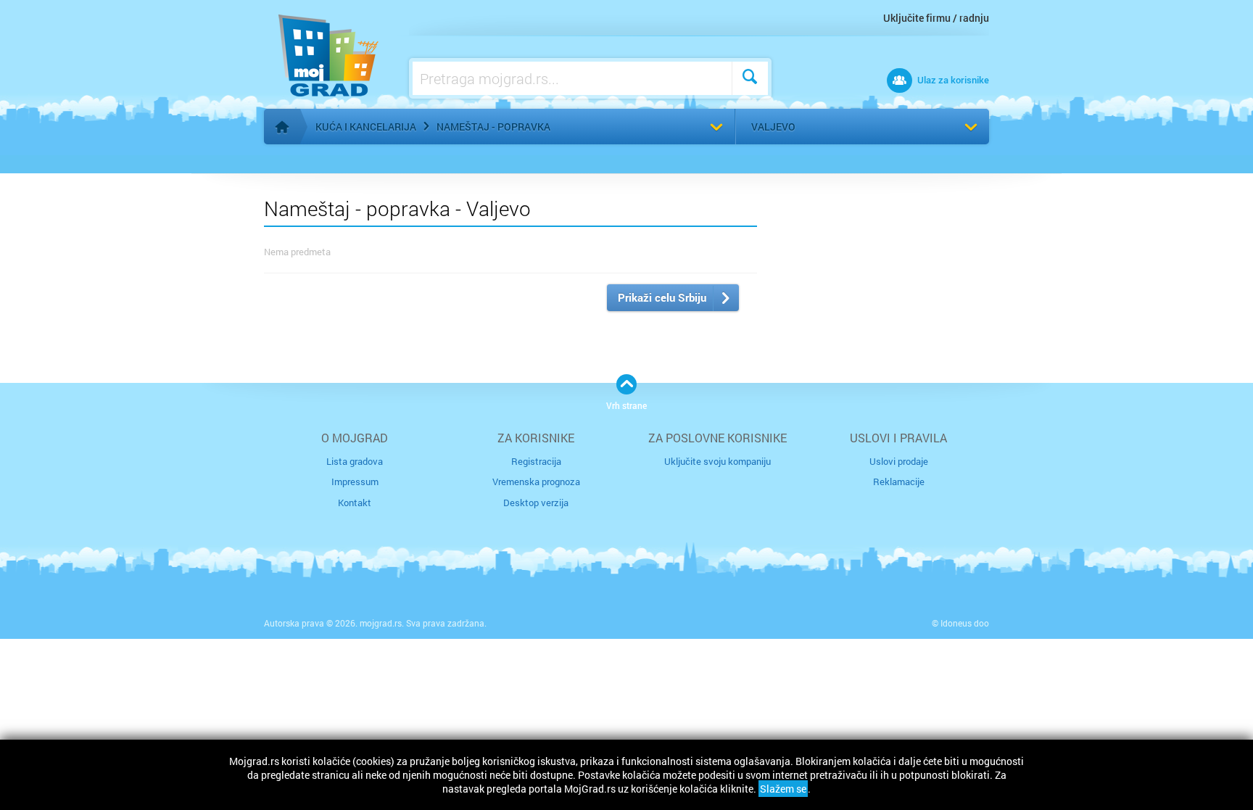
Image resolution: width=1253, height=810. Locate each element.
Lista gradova (354, 461)
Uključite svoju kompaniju (717, 461)
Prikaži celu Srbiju (662, 297)
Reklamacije (899, 481)
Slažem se (783, 788)
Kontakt (354, 502)
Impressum (355, 481)
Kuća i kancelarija (365, 126)
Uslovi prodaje (898, 461)
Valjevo (773, 126)
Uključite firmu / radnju (936, 18)
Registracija (536, 461)
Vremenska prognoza (536, 481)
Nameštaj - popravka (493, 126)
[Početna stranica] (282, 127)
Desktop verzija (535, 502)
